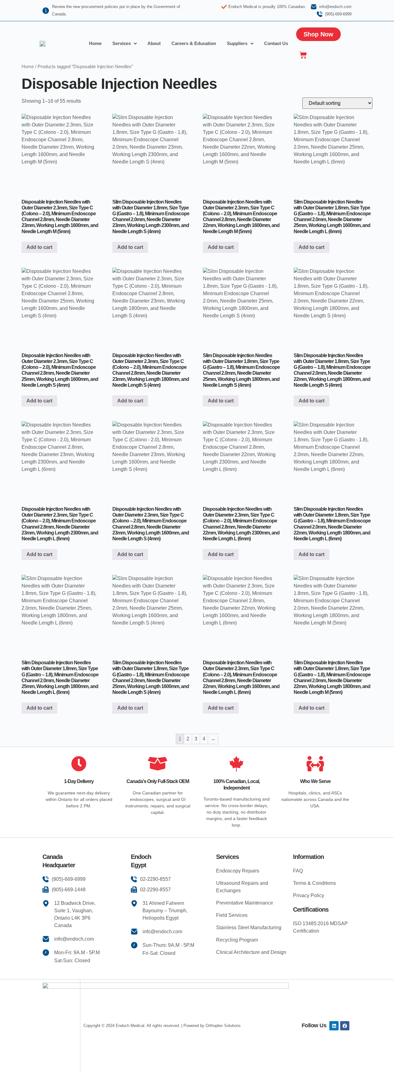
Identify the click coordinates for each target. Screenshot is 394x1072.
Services (121, 43)
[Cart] (303, 55)
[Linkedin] (334, 1025)
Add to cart (39, 247)
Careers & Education (193, 43)
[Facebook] (344, 1025)
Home (95, 43)
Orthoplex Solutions (223, 1025)
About (154, 43)
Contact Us (276, 43)
